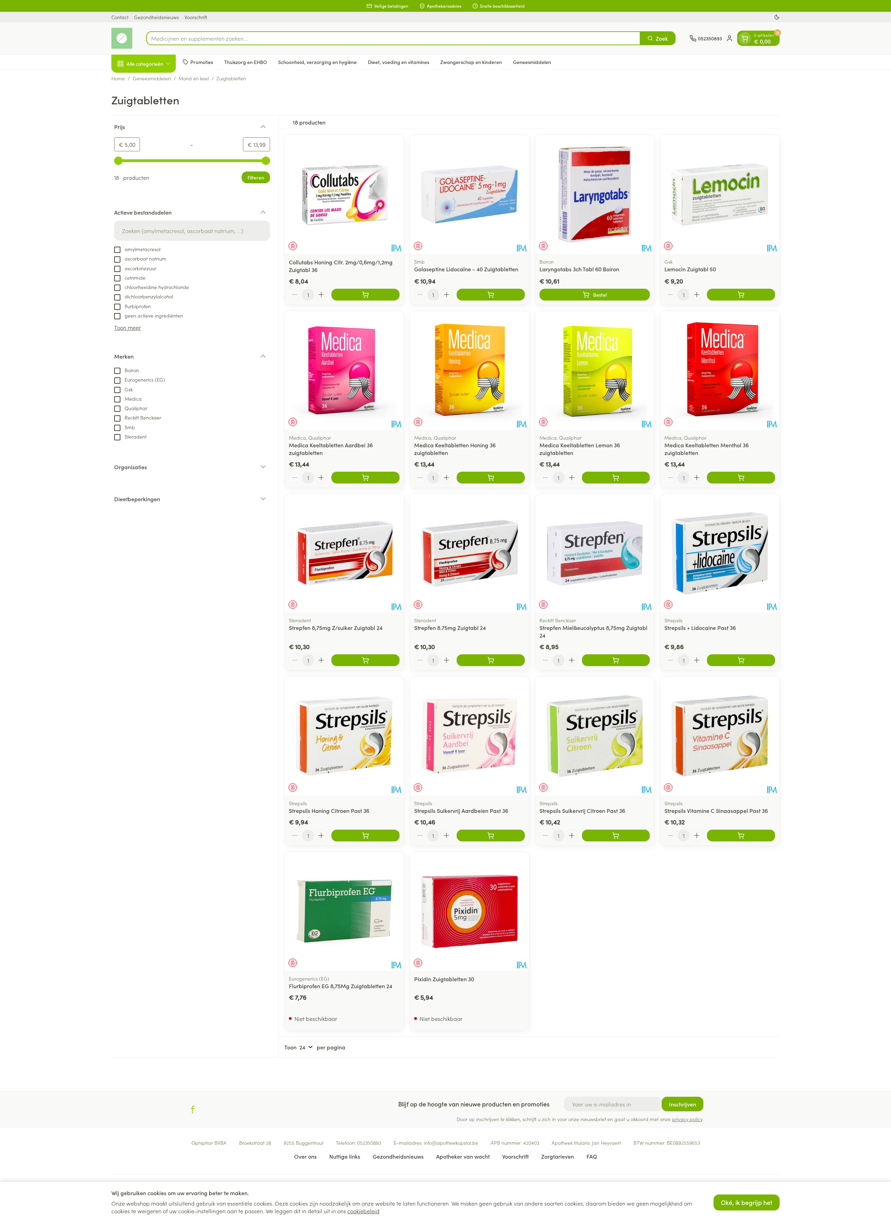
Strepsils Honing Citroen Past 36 (329, 810)
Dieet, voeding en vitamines (398, 61)
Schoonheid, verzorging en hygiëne (317, 61)
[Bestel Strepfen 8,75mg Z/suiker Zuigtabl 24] (365, 660)
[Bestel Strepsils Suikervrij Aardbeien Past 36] (491, 835)
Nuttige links (344, 1156)
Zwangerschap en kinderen (471, 61)
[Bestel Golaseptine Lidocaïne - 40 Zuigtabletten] (491, 295)
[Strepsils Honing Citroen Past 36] (344, 736)
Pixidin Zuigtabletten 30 (444, 979)
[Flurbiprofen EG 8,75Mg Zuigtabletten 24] (344, 911)
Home (118, 78)
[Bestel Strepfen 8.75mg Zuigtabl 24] (491, 660)
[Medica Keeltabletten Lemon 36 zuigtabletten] (594, 370)
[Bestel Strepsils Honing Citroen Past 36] (365, 835)
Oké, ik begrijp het (746, 1202)
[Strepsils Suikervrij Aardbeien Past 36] (469, 736)
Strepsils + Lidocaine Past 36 (700, 627)
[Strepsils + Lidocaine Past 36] (719, 553)
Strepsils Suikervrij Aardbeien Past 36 (461, 810)
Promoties (201, 61)
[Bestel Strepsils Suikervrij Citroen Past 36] (616, 835)
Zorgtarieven (557, 1156)
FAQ (591, 1156)
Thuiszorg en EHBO (245, 61)
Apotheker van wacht (463, 1156)
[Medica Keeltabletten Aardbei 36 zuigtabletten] (344, 370)
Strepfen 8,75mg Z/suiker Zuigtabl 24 (336, 627)
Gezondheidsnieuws (156, 17)
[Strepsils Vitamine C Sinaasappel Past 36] (719, 736)
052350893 (369, 1142)
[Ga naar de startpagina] (121, 38)
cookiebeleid (363, 1211)
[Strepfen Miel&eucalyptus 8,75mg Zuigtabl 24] (594, 553)
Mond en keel (194, 78)
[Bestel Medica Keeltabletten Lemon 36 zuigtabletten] (616, 477)
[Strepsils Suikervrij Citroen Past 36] (594, 736)
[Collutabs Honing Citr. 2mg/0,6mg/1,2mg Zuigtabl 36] (344, 194)
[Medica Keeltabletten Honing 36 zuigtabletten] (469, 370)
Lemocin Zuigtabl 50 (690, 269)
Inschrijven (682, 1104)
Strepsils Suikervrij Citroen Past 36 (582, 810)
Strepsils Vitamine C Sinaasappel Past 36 (716, 810)
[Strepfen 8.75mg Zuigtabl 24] (469, 553)
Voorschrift (195, 17)
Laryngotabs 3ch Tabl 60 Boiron (579, 269)
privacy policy (687, 1119)
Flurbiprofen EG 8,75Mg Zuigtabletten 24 (340, 986)
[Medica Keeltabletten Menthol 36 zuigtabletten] (719, 370)
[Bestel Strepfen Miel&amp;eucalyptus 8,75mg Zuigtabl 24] (616, 660)
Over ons (305, 1156)
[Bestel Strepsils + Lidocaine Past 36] (741, 660)
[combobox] (393, 38)
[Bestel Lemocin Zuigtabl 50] (741, 295)
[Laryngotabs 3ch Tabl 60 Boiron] (594, 194)
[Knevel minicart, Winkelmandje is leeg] (745, 38)
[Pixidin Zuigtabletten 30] (469, 911)
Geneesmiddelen (532, 61)
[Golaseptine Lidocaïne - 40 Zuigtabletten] (469, 194)
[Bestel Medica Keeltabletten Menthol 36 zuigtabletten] (741, 477)
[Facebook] (193, 1109)
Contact (119, 17)
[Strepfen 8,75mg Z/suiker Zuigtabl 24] (344, 553)
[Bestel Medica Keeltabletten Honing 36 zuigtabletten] (491, 477)
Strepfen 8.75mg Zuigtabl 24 (450, 627)
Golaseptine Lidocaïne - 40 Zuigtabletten (466, 269)
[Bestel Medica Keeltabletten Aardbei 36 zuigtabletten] (365, 477)
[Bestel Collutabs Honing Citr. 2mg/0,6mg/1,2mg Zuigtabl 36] (365, 295)
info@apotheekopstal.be (451, 1142)
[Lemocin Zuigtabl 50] (719, 194)
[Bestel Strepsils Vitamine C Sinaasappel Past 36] (741, 835)
